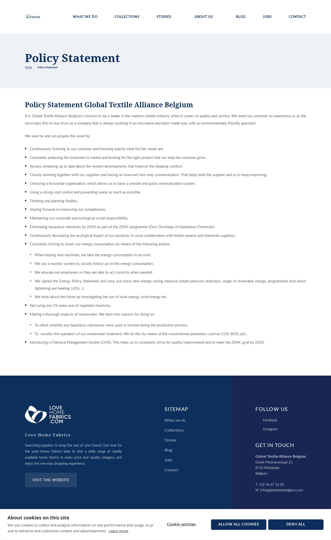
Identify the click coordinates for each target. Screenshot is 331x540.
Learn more (118, 530)
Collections (127, 17)
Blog (241, 17)
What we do (85, 17)
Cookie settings (181, 524)
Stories (164, 17)
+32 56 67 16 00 (271, 484)
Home (28, 67)
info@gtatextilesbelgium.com (281, 490)
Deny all (295, 524)
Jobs (267, 17)
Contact (297, 17)
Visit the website (51, 480)
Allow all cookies (238, 524)
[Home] (33, 17)
